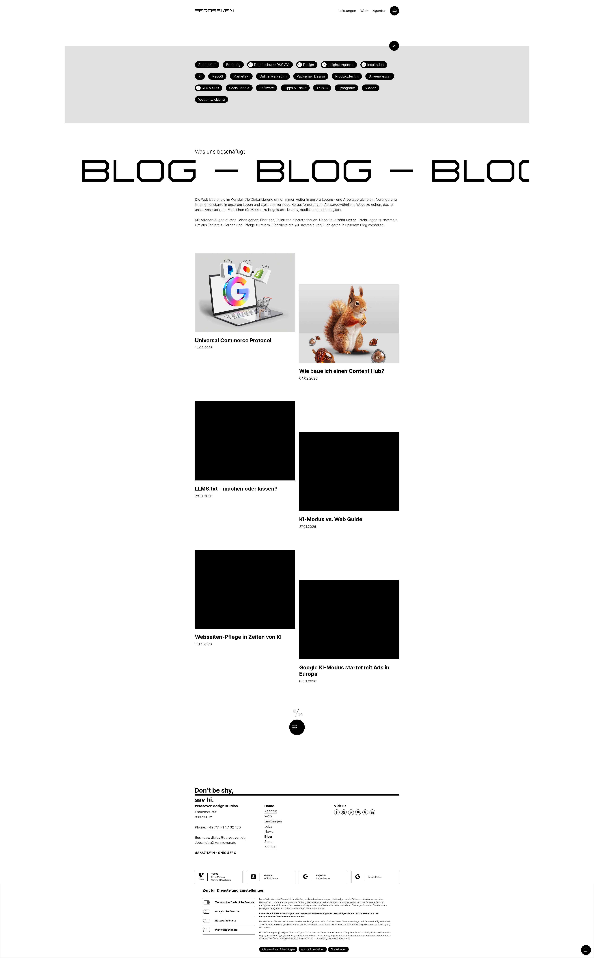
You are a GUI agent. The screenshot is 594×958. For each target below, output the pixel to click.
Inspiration (375, 65)
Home (269, 806)
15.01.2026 (238, 640)
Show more (294, 726)
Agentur (379, 11)
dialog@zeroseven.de (228, 837)
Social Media (239, 88)
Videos (370, 88)
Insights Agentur (341, 65)
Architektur (207, 65)
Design (308, 65)
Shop (268, 842)
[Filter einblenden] (394, 46)
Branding (233, 65)
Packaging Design (311, 76)
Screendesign (380, 76)
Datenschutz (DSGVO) (271, 65)
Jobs (268, 826)
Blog (268, 837)
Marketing (241, 76)
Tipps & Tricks (295, 88)
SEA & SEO (210, 88)
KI (199, 76)
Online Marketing (272, 76)
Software (266, 88)
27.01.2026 (330, 522)
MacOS (217, 76)
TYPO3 (322, 88)
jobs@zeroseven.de (220, 843)
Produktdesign (347, 76)
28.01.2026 (236, 491)
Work (364, 11)
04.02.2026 (341, 374)
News (268, 831)
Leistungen (347, 11)
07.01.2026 (344, 673)
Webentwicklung (211, 99)
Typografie (346, 88)
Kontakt (270, 847)
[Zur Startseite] (214, 10)
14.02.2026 (233, 343)
